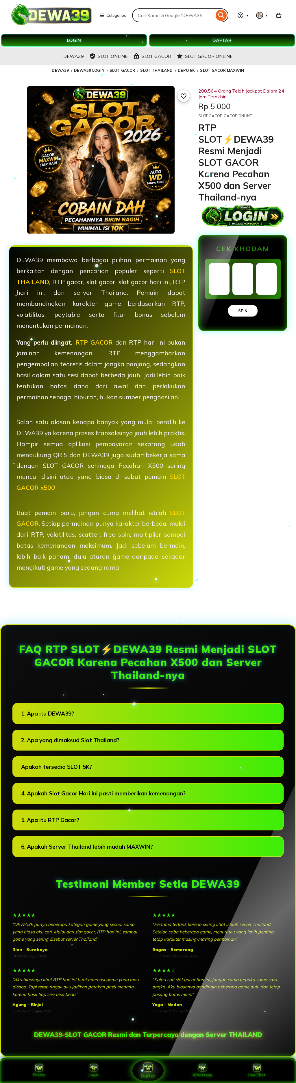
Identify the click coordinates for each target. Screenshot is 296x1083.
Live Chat (256, 1075)
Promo (39, 1075)
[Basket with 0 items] (279, 15)
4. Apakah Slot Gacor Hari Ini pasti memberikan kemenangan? (103, 793)
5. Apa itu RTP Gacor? (50, 820)
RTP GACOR (94, 342)
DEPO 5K (186, 70)
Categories (116, 15)
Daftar (148, 1075)
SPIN (242, 310)
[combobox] (173, 15)
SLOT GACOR (122, 70)
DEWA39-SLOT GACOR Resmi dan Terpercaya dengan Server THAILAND (148, 1035)
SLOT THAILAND (156, 70)
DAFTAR (222, 40)
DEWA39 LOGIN (89, 70)
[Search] (221, 15)
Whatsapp (202, 1075)
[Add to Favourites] (183, 96)
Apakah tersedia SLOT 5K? (56, 766)
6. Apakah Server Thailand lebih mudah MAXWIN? (87, 846)
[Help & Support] (243, 15)
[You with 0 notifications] (262, 15)
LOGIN (74, 40)
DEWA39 (60, 70)
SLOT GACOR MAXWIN (222, 70)
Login (94, 1075)
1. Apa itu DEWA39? (47, 713)
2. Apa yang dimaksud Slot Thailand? (70, 740)
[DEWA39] (51, 24)
